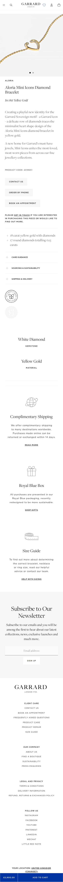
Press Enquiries (31, 766)
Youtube (31, 825)
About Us (31, 752)
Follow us (31, 811)
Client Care (31, 703)
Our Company (31, 747)
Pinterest (31, 830)
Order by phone (19, 192)
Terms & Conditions (31, 786)
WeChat (31, 839)
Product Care (31, 722)
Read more (31, 445)
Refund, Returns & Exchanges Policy (31, 795)
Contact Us (32, 708)
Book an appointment (22, 203)
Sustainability (32, 761)
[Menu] (4, 5)
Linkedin (31, 834)
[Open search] (11, 5)
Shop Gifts (31, 510)
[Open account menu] (51, 5)
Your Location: (31, 870)
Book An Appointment (31, 713)
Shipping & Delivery (22, 279)
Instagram (31, 815)
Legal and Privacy (31, 781)
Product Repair (31, 727)
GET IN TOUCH (22, 215)
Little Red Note (31, 844)
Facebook (32, 820)
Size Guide (31, 732)
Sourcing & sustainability (26, 268)
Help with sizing (32, 579)
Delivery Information (31, 791)
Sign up (31, 661)
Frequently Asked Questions (32, 717)
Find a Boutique (31, 756)
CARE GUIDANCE (20, 257)
